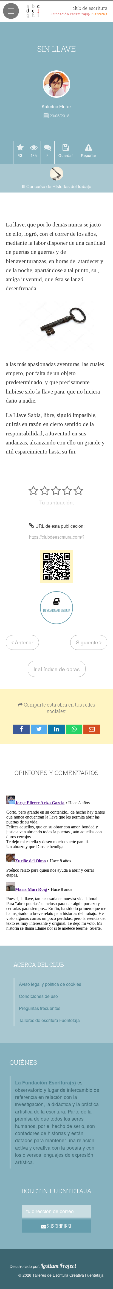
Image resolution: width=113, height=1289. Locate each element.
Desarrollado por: (43, 1266)
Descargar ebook (56, 610)
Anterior (23, 642)
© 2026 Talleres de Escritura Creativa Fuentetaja (60, 1275)
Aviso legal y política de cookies (50, 984)
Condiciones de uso (38, 996)
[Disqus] (56, 861)
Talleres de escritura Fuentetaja (49, 1020)
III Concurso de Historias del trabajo (56, 186)
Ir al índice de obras (56, 669)
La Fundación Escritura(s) (45, 1082)
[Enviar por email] (91, 729)
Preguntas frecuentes (39, 1008)
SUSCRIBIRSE (59, 1226)
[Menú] (11, 11)
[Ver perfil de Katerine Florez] (56, 84)
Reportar (88, 155)
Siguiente (88, 642)
